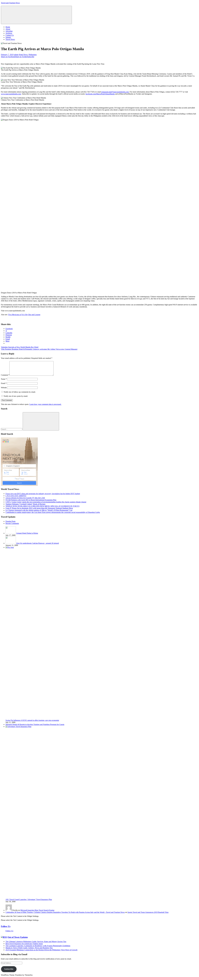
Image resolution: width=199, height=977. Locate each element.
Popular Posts (10, 521)
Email (4, 383)
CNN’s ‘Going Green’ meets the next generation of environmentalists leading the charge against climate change (46, 502)
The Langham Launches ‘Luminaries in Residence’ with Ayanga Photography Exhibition (38, 946)
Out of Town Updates (17, 937)
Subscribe (8, 969)
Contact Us (10, 35)
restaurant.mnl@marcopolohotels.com (115, 92)
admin (16, 55)
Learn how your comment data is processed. (45, 404)
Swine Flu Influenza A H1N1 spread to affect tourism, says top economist (32, 720)
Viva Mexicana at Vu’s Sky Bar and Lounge (24, 315)
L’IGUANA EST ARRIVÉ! (16, 496)
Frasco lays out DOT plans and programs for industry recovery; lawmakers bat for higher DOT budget (43, 494)
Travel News (10, 39)
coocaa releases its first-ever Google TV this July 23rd (25, 498)
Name (4, 379)
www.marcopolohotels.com (11, 94)
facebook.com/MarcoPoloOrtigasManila (100, 94)
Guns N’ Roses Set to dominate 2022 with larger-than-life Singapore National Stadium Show (39, 508)
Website (4, 388)
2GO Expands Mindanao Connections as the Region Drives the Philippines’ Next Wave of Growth (41, 950)
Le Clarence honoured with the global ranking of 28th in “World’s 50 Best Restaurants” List (39, 510)
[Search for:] (12, 429)
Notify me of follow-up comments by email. (20, 392)
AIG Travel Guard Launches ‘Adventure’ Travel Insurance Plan (29, 899)
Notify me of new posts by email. (16, 396)
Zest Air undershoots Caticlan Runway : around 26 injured (37, 543)
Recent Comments (12, 523)
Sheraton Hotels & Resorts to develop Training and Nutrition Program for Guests (35, 724)
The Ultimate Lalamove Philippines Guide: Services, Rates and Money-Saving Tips (36, 942)
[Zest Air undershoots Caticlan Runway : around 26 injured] (11, 543)
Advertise (9, 31)
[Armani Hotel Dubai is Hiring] (11, 533)
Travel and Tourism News (10, 3)
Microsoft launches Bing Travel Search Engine (37, 910)
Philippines (33, 55)
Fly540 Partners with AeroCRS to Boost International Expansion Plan (31, 500)
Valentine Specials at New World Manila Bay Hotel (19, 347)
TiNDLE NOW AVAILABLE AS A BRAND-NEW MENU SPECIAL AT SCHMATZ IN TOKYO (42, 506)
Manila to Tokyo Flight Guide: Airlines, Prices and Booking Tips (29, 948)
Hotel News (23, 55)
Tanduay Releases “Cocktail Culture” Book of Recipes (25, 504)
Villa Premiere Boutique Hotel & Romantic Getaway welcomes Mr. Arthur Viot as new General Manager (39, 349)
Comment (5, 375)
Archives (9, 33)
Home (8, 27)
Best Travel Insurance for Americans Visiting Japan (24, 944)
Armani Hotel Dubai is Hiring (27, 533)
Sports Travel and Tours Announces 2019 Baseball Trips (147, 912)
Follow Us (5, 926)
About (8, 29)
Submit (8, 37)
